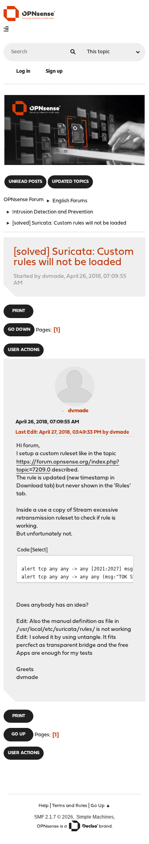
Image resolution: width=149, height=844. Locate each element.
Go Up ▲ (100, 805)
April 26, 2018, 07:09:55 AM (47, 422)
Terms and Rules (69, 805)
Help (43, 805)
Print (18, 311)
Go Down (19, 330)
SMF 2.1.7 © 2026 (53, 816)
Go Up (18, 734)
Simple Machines (95, 816)
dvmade (78, 411)
